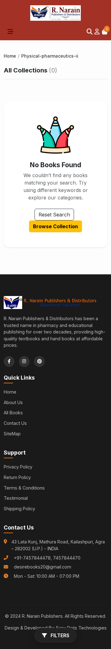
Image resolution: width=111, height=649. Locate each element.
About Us (13, 402)
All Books (13, 412)
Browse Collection (55, 226)
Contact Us (15, 423)
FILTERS (59, 635)
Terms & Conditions (24, 487)
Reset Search (54, 214)
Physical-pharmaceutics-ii (49, 56)
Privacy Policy (18, 466)
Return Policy (17, 477)
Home (10, 56)
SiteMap (12, 433)
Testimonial (16, 498)
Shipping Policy (19, 508)
